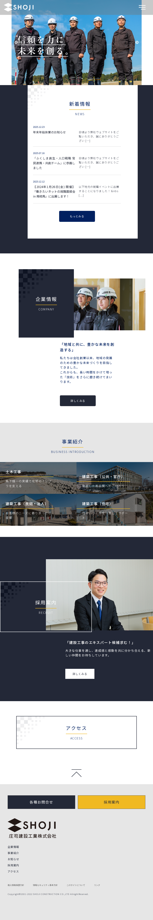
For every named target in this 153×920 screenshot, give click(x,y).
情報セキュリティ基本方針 (45, 885)
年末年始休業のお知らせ (49, 132)
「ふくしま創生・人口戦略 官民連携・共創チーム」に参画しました (54, 163)
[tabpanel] (77, 42)
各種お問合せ (41, 802)
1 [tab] (65, 78)
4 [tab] (82, 78)
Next (137, 42)
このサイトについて (76, 885)
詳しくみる (78, 401)
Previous (16, 42)
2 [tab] (71, 78)
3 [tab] (76, 78)
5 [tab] (88, 78)
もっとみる (77, 216)
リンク (97, 885)
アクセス (13, 871)
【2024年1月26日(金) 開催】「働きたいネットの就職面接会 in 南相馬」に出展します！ (54, 191)
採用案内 (111, 802)
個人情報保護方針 (16, 885)
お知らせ (13, 859)
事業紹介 (13, 853)
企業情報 (13, 847)
